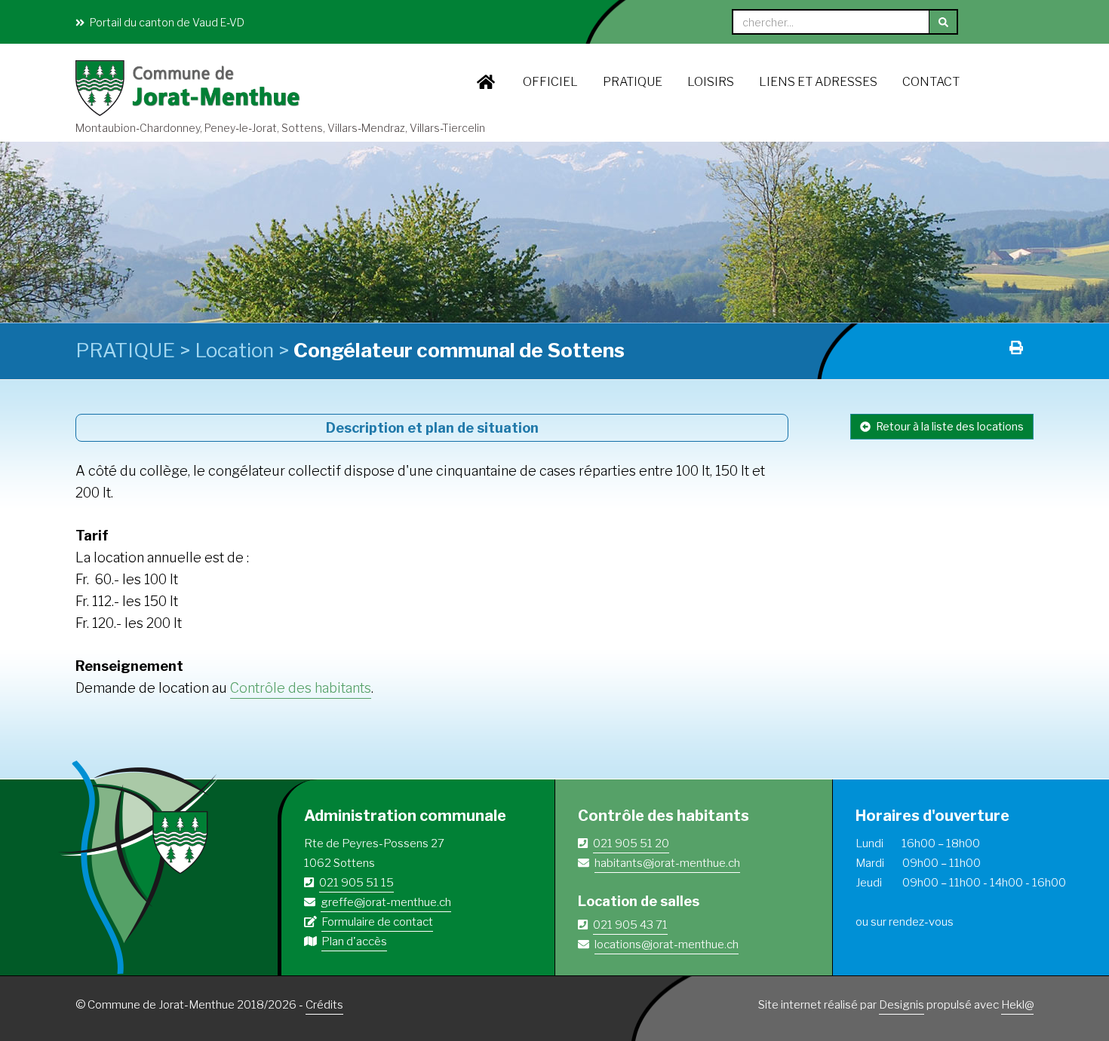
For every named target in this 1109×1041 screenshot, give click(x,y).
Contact (931, 82)
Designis (901, 1005)
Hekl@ (1017, 1005)
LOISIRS (710, 82)
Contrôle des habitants (300, 688)
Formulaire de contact (377, 922)
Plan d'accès (354, 941)
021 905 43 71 (630, 925)
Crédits (324, 1005)
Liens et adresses (818, 82)
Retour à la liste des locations (949, 426)
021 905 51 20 (631, 843)
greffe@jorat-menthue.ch (386, 902)
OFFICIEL (550, 82)
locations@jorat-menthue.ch (666, 944)
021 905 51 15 (356, 882)
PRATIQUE (632, 82)
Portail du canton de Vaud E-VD (166, 22)
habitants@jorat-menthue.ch (667, 863)
